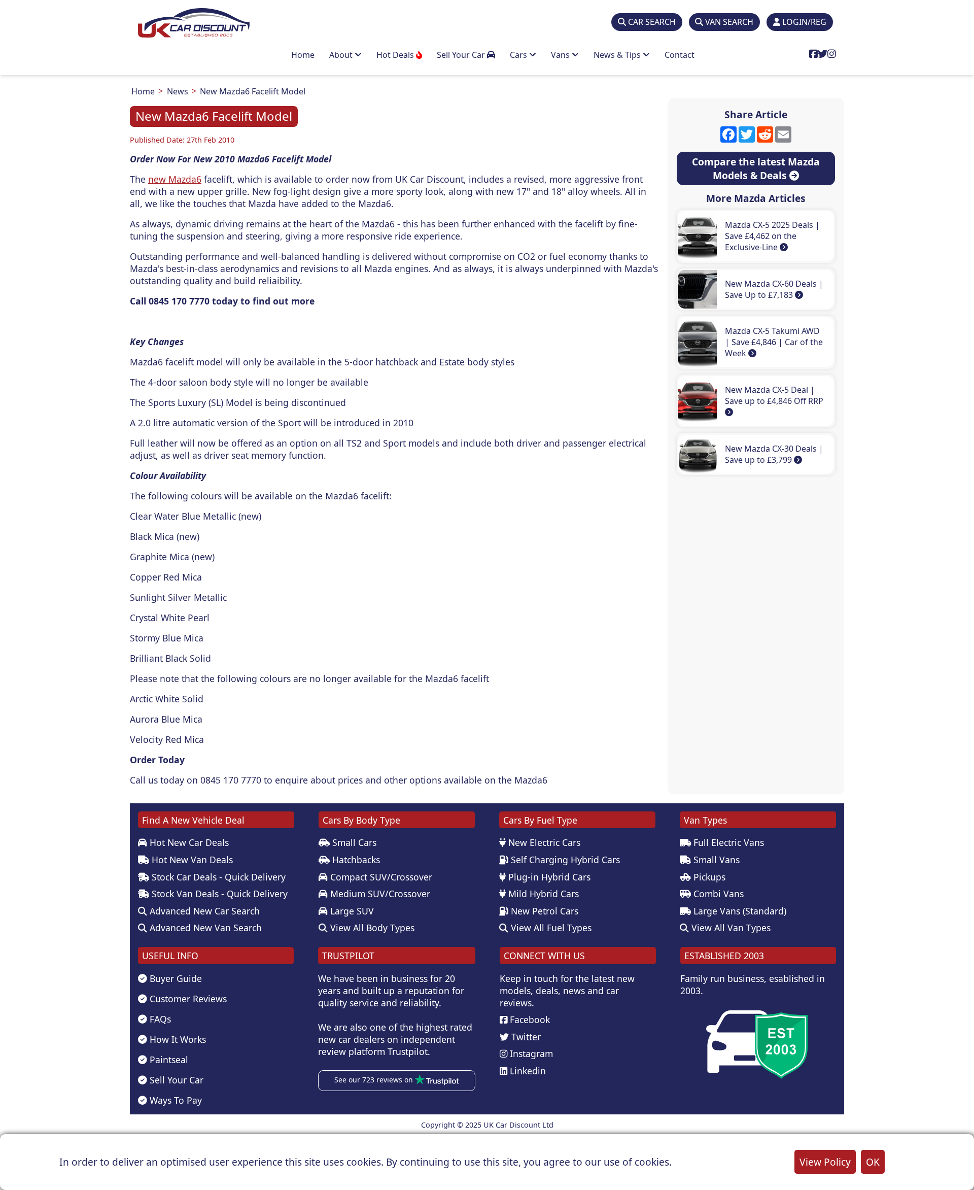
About (342, 54)
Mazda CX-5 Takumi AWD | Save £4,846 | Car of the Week (774, 342)
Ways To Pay (174, 1100)
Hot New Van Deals (191, 860)
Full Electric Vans (727, 842)
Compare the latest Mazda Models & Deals (756, 168)
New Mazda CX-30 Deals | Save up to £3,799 (774, 454)
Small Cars (353, 842)
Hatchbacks (355, 860)
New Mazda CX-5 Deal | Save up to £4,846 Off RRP (774, 395)
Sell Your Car (462, 54)
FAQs (159, 1019)
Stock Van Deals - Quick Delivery (218, 894)
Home (303, 54)
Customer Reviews (187, 999)
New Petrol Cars (543, 911)
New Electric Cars (543, 842)
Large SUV (351, 911)
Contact (679, 54)
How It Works (176, 1039)
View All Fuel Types (550, 928)
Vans (561, 54)
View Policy (825, 1162)
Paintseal (167, 1059)
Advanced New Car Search (203, 911)
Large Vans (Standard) (738, 911)
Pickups (708, 877)
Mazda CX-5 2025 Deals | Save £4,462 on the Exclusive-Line (772, 236)
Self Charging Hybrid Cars (564, 860)
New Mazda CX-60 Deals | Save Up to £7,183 (774, 289)
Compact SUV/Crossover (380, 877)
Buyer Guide (174, 978)
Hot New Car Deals (188, 842)
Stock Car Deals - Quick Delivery (217, 877)
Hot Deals (396, 54)
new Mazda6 (174, 179)
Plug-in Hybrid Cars (548, 877)
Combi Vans (717, 894)
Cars (519, 54)
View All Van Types (730, 928)
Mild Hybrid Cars (542, 894)
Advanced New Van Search (204, 928)
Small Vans (715, 860)
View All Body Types (371, 928)
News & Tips (618, 54)
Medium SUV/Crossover (379, 894)
